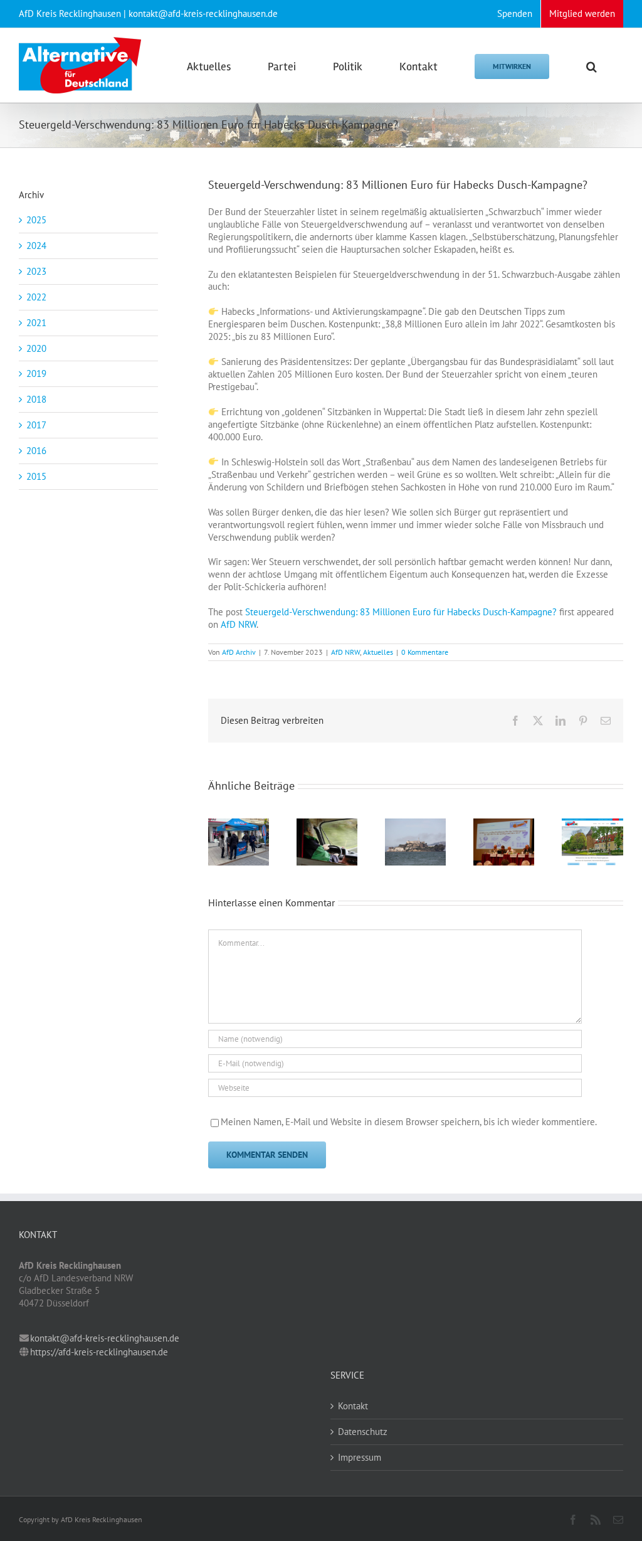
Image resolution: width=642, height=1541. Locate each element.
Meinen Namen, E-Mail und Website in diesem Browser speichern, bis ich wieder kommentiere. (409, 1122)
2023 (36, 271)
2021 (36, 323)
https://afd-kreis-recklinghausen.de (99, 1352)
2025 (36, 220)
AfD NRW (238, 624)
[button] (592, 65)
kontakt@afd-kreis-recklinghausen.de (104, 1338)
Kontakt (353, 1406)
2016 (36, 451)
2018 (36, 399)
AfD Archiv (239, 652)
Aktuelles (378, 652)
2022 (36, 297)
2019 (36, 373)
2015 (36, 476)
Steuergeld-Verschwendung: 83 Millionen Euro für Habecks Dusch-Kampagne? (401, 612)
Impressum (359, 1457)
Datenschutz (362, 1432)
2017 (36, 425)
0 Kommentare (424, 652)
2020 (36, 348)
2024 (36, 246)
